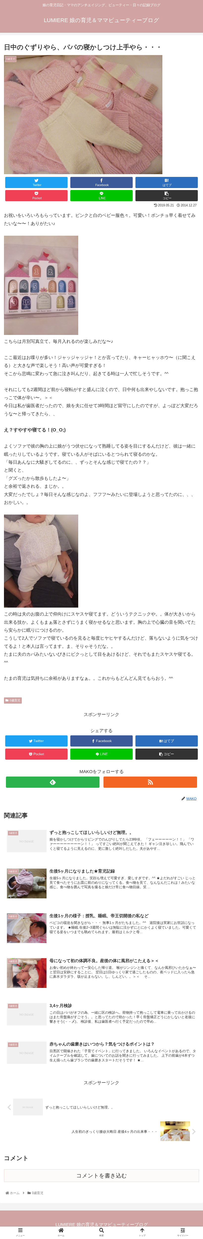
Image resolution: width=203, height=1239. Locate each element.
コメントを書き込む (101, 1176)
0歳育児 (15, 700)
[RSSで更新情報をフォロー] (150, 782)
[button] (187, 726)
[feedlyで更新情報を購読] (53, 782)
